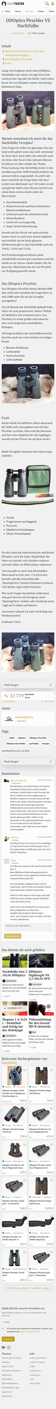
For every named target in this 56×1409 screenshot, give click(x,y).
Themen (52, 11)
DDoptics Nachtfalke (16, 743)
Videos (41, 11)
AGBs (32, 1366)
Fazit (8, 63)
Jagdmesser (7, 1392)
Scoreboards (9, 701)
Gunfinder (9, 1062)
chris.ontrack (36, 984)
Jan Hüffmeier (11, 1036)
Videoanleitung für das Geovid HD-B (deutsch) (40, 1023)
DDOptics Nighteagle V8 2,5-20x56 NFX (39, 975)
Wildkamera (7, 1396)
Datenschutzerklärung (29, 1331)
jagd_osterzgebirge (18, 780)
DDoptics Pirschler (38, 738)
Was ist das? (49, 701)
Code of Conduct (37, 1362)
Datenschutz (35, 1370)
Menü (7, 11)
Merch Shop (35, 1383)
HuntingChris (17, 33)
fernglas (45, 743)
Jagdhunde (6, 1375)
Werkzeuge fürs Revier (12, 1358)
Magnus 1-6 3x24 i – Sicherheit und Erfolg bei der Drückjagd (14, 1025)
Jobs (32, 1379)
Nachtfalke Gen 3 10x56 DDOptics (14, 973)
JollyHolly (14, 837)
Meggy (13, 860)
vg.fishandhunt (11, 981)
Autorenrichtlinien (38, 1358)
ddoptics (22, 738)
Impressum (35, 1375)
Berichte (29, 11)
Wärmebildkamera (10, 1383)
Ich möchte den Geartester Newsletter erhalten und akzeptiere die (30, 1330)
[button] (52, 4)
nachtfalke (33, 743)
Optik (12, 738)
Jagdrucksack (8, 1366)
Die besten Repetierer (11, 1370)
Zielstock (6, 1362)
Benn (34, 1032)
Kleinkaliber (7, 1379)
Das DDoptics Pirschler (18, 59)
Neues (18, 11)
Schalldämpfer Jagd (10, 1387)
